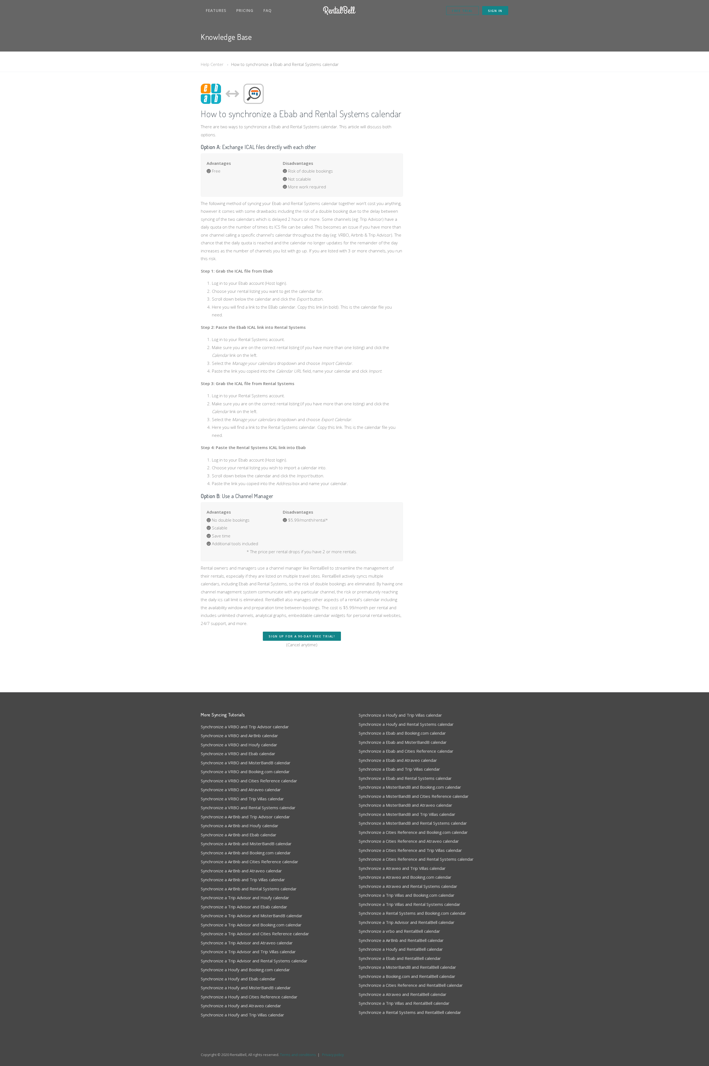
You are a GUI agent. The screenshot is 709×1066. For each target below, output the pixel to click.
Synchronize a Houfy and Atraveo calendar (241, 1005)
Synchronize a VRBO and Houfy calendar (239, 744)
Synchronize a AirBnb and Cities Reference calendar (249, 861)
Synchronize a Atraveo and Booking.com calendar (405, 877)
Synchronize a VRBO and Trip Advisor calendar (245, 726)
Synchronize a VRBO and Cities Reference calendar (249, 780)
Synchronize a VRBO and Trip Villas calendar (242, 798)
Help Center (212, 64)
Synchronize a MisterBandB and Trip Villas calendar (407, 814)
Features (216, 10)
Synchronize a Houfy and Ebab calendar (238, 979)
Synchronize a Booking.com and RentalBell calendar (407, 976)
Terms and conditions (298, 1054)
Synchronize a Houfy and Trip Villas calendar (242, 1015)
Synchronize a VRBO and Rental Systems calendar (248, 807)
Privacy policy (333, 1054)
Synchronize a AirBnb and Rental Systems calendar (249, 888)
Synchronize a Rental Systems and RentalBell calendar (410, 1012)
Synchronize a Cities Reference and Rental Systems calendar (416, 859)
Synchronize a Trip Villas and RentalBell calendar (404, 1003)
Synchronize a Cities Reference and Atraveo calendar (409, 841)
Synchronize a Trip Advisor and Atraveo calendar (247, 942)
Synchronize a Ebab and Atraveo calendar (398, 760)
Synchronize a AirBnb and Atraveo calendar (241, 870)
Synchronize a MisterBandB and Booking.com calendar (410, 787)
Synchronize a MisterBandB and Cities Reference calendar (414, 796)
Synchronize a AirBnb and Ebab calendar (238, 834)
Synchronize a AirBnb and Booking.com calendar (246, 852)
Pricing (244, 10)
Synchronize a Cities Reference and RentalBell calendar (411, 985)
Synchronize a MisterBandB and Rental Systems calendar (413, 823)
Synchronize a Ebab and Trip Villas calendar (399, 769)
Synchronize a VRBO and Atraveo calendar (241, 789)
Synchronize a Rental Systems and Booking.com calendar (412, 913)
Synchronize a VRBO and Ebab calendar (238, 753)
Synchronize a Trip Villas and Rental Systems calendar (409, 904)
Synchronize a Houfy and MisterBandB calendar (246, 987)
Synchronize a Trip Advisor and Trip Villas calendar (248, 951)
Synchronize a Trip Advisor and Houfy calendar (245, 897)
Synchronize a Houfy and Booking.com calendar (245, 969)
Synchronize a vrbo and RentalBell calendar (399, 931)
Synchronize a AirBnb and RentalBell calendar (401, 940)
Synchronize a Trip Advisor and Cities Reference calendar (255, 933)
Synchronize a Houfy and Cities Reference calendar (249, 997)
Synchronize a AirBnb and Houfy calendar (239, 825)
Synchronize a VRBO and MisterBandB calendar (246, 762)
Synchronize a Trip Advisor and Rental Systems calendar (254, 961)
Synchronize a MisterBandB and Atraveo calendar (405, 805)
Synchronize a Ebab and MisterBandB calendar (403, 742)
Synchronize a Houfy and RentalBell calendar (401, 949)
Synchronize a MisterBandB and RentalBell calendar (407, 967)
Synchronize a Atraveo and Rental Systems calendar (408, 886)
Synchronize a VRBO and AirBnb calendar (239, 735)
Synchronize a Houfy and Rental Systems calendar (406, 724)
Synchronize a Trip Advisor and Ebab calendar (244, 906)
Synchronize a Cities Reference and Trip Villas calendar (410, 850)
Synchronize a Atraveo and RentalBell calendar (402, 994)
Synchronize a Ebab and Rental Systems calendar (405, 778)
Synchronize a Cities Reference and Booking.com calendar (413, 832)
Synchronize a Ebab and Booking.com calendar (402, 733)
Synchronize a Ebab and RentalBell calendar (400, 958)
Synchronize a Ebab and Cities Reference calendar (406, 751)
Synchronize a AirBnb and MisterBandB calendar (246, 843)
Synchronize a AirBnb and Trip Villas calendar (243, 879)
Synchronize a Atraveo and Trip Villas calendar (402, 868)
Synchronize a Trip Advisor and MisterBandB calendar (251, 915)
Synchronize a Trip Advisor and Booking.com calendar (251, 924)
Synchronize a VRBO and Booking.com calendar (245, 771)
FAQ (267, 10)
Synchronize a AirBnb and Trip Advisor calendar (245, 816)
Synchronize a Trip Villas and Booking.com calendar (406, 895)
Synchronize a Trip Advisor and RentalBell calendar (406, 922)
